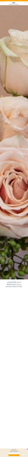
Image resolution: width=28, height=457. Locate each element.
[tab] (14, 0)
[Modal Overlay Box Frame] (14, 452)
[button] (14, 0)
